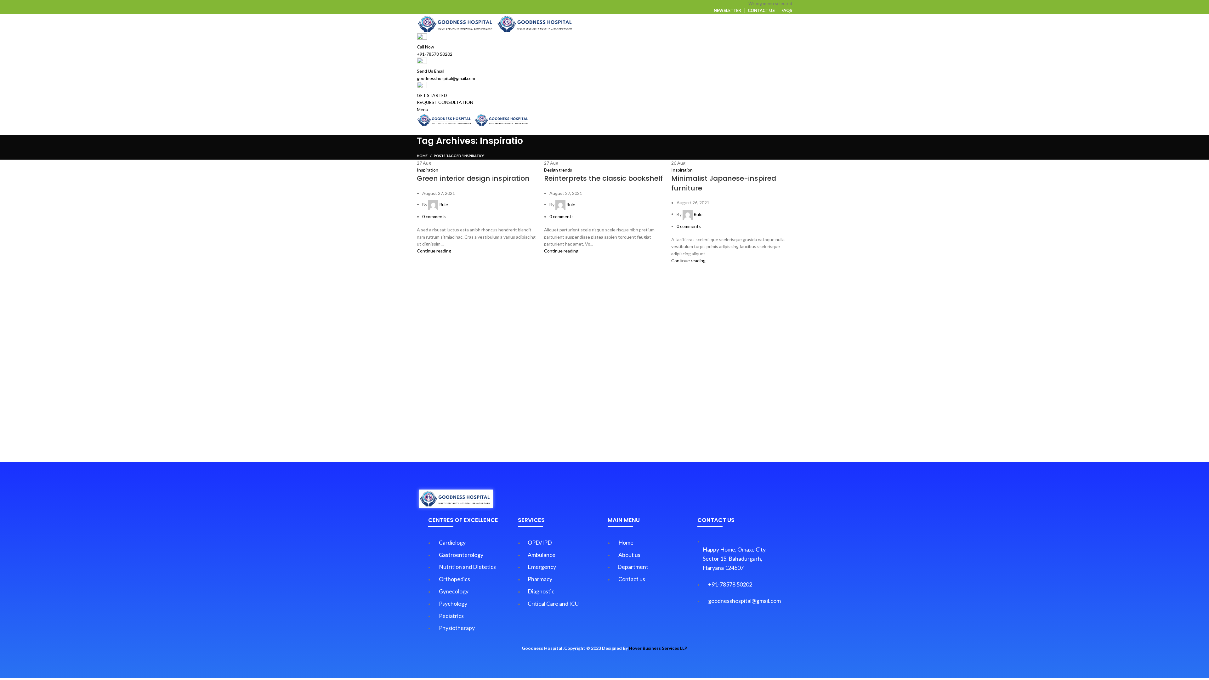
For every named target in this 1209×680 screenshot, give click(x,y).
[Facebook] (730, 626)
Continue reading (434, 250)
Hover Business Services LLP (658, 648)
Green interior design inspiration (473, 178)
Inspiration (427, 170)
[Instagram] (748, 626)
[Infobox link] (604, 339)
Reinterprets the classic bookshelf (603, 178)
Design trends (558, 170)
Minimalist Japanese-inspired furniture (723, 183)
